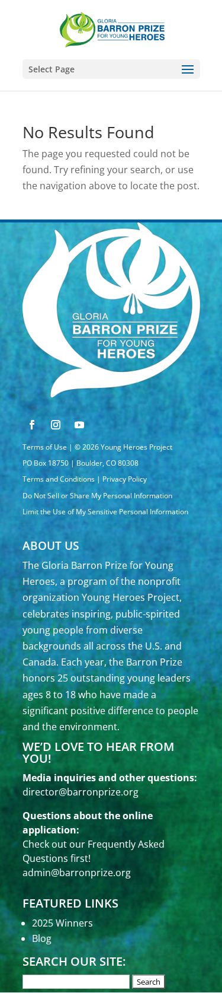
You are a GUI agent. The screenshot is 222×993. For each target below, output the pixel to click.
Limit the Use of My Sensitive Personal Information (105, 512)
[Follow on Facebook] (31, 424)
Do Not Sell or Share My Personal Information (97, 496)
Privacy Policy (124, 479)
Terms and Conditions (58, 479)
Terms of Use (44, 447)
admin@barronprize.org (76, 872)
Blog (42, 938)
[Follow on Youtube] (79, 424)
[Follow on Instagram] (55, 424)
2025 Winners (62, 923)
